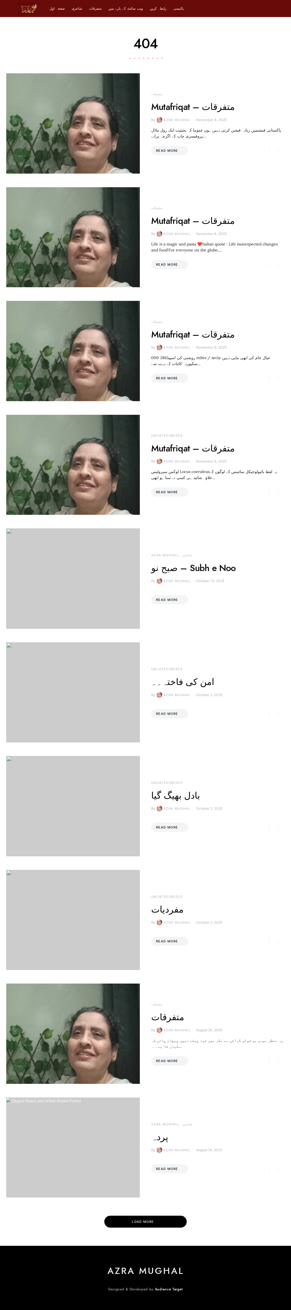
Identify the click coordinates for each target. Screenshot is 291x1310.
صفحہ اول (57, 8)
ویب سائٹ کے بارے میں (125, 8)
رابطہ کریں (158, 8)
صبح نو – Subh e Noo (193, 568)
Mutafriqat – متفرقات (193, 107)
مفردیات (167, 909)
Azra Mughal (177, 120)
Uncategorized (167, 436)
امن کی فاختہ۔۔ (182, 682)
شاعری (77, 8)
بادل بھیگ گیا (175, 795)
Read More (167, 151)
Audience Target (169, 1289)
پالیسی (178, 8)
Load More (143, 1222)
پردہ (159, 1137)
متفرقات (95, 8)
